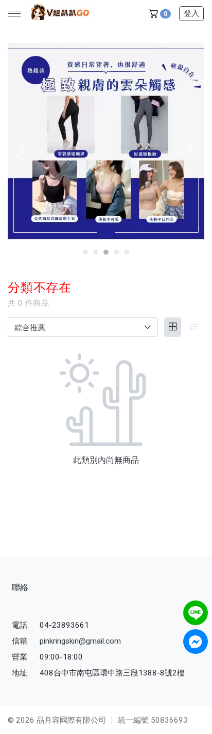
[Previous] (22, 149)
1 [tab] (85, 252)
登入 (191, 13)
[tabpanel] (106, 141)
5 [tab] (126, 252)
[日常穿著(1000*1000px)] (106, 141)
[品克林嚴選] (58, 14)
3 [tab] (106, 252)
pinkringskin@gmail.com (80, 641)
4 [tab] (116, 252)
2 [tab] (95, 252)
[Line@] (195, 612)
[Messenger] (195, 641)
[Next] (190, 149)
